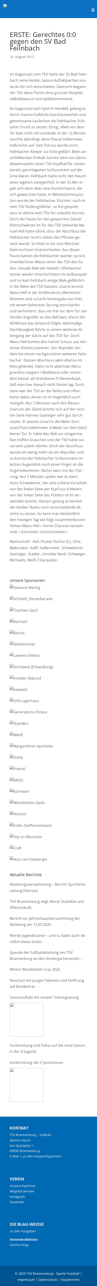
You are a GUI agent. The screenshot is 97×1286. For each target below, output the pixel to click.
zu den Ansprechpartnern (42, 1156)
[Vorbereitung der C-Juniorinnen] (27, 1085)
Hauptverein (70, 1279)
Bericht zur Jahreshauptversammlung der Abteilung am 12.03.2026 (45, 921)
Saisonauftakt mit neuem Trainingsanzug (44, 997)
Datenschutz (47, 1279)
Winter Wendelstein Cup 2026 (35, 969)
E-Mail (14, 1156)
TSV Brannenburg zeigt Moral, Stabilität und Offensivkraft (47, 904)
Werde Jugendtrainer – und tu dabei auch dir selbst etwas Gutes (47, 938)
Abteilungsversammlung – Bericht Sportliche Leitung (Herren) (47, 887)
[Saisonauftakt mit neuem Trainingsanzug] (27, 1020)
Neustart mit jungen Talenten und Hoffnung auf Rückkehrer (47, 983)
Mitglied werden (22, 1191)
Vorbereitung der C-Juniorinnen (36, 1062)
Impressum (26, 1279)
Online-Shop (19, 1245)
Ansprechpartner (23, 1186)
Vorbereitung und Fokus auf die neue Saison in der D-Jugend (47, 1048)
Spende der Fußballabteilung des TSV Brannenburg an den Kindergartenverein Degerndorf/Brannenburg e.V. (44, 956)
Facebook (17, 1202)
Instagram (17, 1196)
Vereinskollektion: (24, 1239)
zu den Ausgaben (23, 1231)
